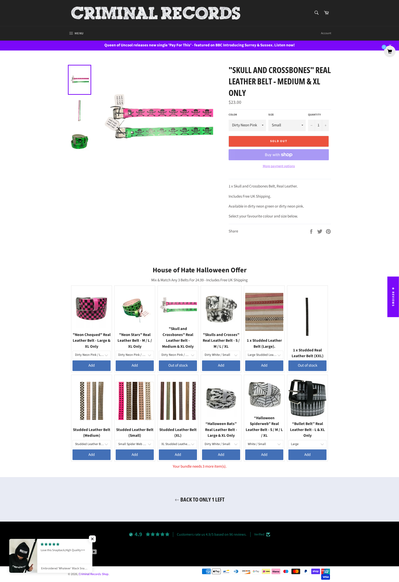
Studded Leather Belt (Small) (135, 433)
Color (233, 115)
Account (326, 33)
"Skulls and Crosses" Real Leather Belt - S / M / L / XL (221, 340)
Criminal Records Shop (94, 574)
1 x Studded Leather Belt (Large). (264, 343)
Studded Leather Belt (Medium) (91, 433)
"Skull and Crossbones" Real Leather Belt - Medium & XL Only (178, 337)
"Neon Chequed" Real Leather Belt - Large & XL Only (92, 340)
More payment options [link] (279, 166)
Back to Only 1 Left (201, 499)
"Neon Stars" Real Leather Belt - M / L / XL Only (135, 340)
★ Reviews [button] (393, 296)
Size (271, 115)
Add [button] (91, 365)
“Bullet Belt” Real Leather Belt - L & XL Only (307, 429)
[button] (92, 538)
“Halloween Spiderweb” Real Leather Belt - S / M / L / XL (264, 427)
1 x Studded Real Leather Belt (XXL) (307, 353)
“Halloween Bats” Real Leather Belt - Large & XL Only (221, 429)
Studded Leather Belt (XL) (178, 433)
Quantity (314, 115)
